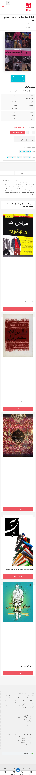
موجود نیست (18, 409)
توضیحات (31, 173)
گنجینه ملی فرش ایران (27, 502)
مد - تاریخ (19, 157)
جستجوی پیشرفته (26, 715)
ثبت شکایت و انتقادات (25, 719)
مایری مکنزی (31, 23)
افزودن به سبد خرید (17, 132)
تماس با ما (28, 725)
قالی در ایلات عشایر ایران (27, 402)
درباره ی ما (28, 723)
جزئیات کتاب (20, 173)
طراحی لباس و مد (27, 151)
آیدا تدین (14, 119)
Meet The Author (7, 173)
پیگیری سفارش (27, 721)
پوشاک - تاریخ (26, 157)
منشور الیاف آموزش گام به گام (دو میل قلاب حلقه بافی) (19, 569)
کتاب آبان (27, 27)
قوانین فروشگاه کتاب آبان (24, 717)
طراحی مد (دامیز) (29, 302)
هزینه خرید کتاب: (29, 127)
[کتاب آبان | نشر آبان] (28, 7)
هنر (20, 151)
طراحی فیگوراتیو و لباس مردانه (25, 666)
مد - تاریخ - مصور (11, 157)
